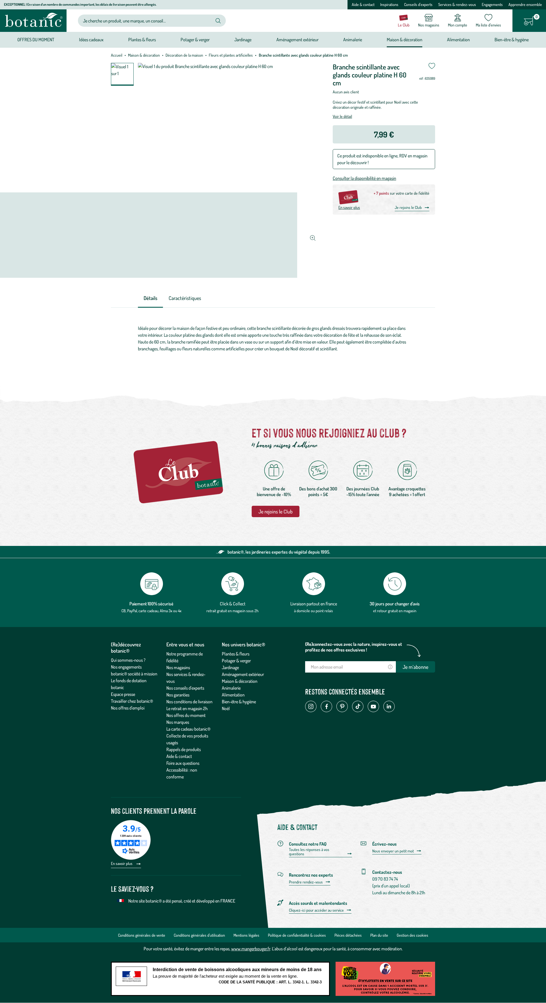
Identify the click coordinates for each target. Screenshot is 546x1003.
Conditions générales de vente (141, 935)
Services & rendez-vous (457, 4)
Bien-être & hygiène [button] (512, 39)
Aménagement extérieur (243, 674)
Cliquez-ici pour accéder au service (316, 910)
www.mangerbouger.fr (250, 948)
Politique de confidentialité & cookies (297, 935)
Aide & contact (363, 4)
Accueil (116, 55)
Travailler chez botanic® (132, 701)
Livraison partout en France (313, 604)
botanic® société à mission (134, 674)
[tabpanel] (273, 340)
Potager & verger (236, 660)
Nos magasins (178, 667)
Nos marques (177, 722)
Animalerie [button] (352, 39)
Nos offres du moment (186, 715)
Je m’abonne (415, 667)
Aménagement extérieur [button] (297, 39)
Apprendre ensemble (525, 4)
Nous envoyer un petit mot (393, 851)
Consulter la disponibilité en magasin (364, 178)
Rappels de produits (183, 749)
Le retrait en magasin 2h (187, 708)
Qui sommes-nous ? (128, 660)
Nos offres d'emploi (127, 708)
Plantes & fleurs (235, 654)
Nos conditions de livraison (189, 701)
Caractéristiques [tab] (185, 298)
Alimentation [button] (458, 39)
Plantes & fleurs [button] (142, 39)
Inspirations (389, 4)
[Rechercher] (218, 20)
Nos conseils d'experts (185, 688)
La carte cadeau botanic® (188, 729)
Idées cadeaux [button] (91, 39)
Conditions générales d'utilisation (199, 935)
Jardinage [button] (242, 39)
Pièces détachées (348, 935)
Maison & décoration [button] (404, 39)
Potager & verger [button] (195, 39)
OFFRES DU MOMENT (35, 39)
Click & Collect (232, 604)
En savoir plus (349, 207)
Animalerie (231, 688)
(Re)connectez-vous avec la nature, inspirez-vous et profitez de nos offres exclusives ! (353, 647)
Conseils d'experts (418, 4)
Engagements (492, 4)
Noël (226, 708)
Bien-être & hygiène (239, 701)
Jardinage (230, 667)
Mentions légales (246, 935)
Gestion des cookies (412, 935)
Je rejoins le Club (408, 207)
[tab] (150, 298)
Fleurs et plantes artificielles (231, 55)
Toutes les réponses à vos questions (309, 851)
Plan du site (379, 935)
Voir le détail (342, 116)
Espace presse (123, 694)
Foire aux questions (182, 763)
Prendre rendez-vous (306, 882)
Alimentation (233, 695)
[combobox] (147, 21)
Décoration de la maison (184, 55)
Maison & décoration (144, 55)
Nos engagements (126, 667)
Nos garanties (177, 695)
